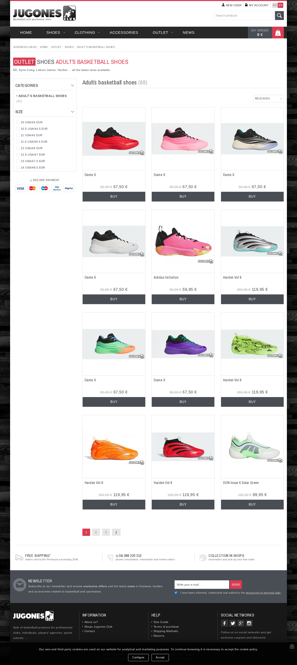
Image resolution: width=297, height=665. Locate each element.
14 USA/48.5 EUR (33, 167)
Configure (138, 657)
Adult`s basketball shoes (96, 47)
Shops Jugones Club (98, 626)
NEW (234, 5)
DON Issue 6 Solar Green (241, 482)
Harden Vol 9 (232, 277)
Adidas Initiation (166, 277)
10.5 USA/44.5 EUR (34, 128)
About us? (91, 622)
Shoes (53, 33)
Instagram (249, 623)
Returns (159, 635)
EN (280, 5)
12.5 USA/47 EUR (33, 154)
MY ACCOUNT (259, 5)
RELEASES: (263, 98)
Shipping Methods (166, 631)
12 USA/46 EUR (31, 148)
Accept (160, 657)
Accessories (124, 33)
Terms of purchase (166, 626)
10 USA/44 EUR (31, 122)
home (26, 33)
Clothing (85, 33)
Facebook (224, 623)
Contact (89, 631)
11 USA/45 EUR (31, 135)
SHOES (71, 62)
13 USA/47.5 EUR (33, 161)
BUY (113, 196)
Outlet (160, 33)
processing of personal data (263, 592)
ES (275, 5)
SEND (236, 584)
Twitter (232, 623)
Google (240, 623)
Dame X (90, 174)
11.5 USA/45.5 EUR (34, 141)
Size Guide (161, 622)
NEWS (189, 33)
